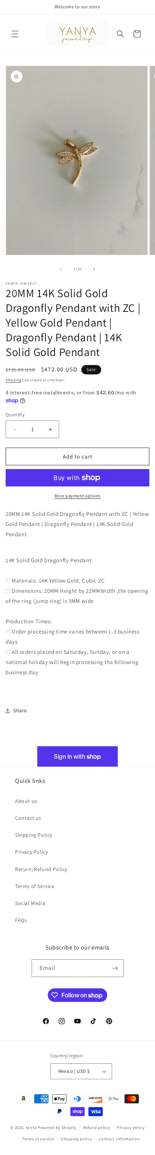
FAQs (21, 920)
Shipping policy (76, 1138)
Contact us (28, 817)
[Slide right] (94, 269)
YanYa (31, 1127)
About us (26, 801)
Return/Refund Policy (41, 869)
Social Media (30, 903)
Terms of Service (35, 886)
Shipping (13, 379)
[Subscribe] (115, 968)
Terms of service (38, 1138)
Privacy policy (131, 1127)
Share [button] (20, 710)
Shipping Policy (33, 834)
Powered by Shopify (57, 1127)
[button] (15, 34)
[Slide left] (61, 269)
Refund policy (96, 1127)
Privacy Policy (31, 851)
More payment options (78, 496)
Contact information (119, 1138)
